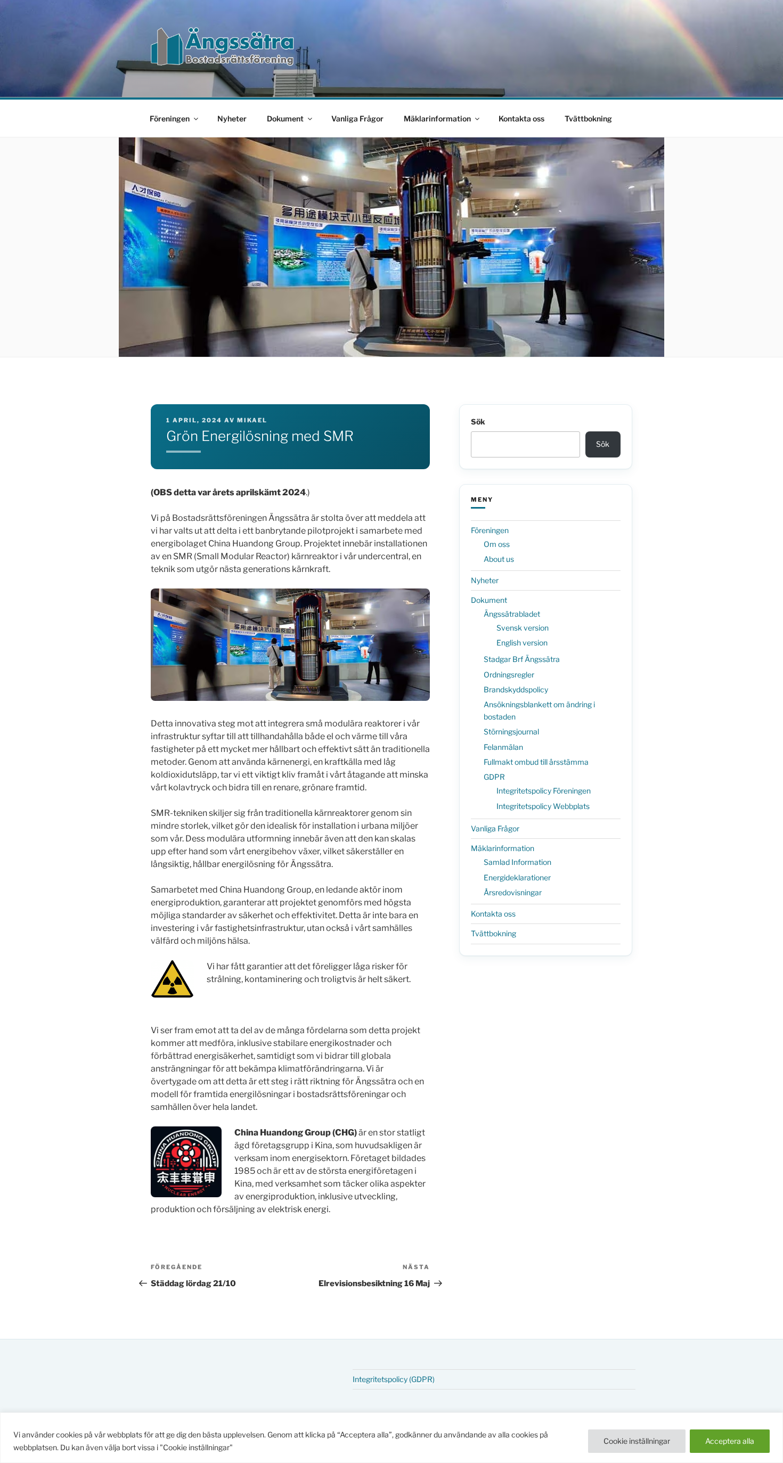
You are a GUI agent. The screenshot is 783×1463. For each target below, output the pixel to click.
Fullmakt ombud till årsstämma (536, 761)
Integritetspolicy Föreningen (543, 790)
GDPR (494, 776)
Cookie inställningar (636, 1440)
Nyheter (232, 118)
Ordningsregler (509, 674)
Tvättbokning (588, 118)
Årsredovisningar (513, 892)
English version (522, 642)
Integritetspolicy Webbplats (543, 806)
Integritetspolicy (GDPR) (394, 1379)
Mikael (252, 420)
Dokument (285, 118)
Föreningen (170, 118)
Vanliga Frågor (357, 118)
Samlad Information (517, 862)
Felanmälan (503, 746)
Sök (478, 421)
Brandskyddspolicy (516, 689)
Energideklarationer (517, 877)
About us (499, 558)
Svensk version (522, 627)
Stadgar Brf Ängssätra (522, 659)
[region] (391, 1437)
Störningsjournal (511, 731)
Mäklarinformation (437, 118)
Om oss (497, 544)
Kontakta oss (521, 118)
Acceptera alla (729, 1440)
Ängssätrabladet (512, 613)
